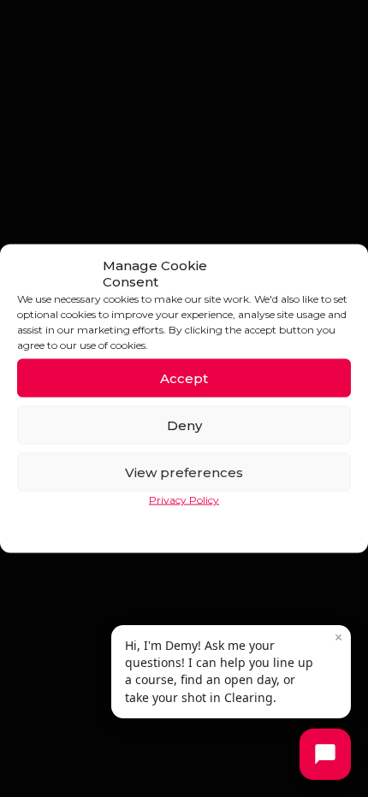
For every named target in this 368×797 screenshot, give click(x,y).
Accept (184, 377)
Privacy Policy (184, 499)
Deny (184, 424)
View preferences (184, 471)
